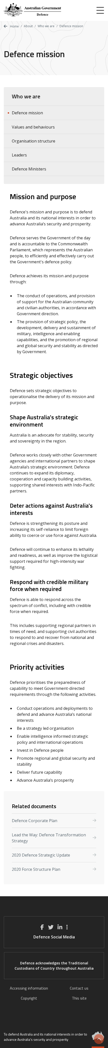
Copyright (29, 998)
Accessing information (29, 988)
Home (14, 26)
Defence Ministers (29, 169)
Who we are (46, 26)
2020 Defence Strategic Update (41, 855)
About (28, 26)
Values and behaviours (33, 127)
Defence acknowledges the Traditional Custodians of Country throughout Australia (54, 966)
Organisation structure (33, 141)
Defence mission (27, 113)
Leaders (19, 155)
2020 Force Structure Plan (36, 869)
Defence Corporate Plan (34, 820)
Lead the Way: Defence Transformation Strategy (49, 838)
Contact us (79, 988)
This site (79, 998)
